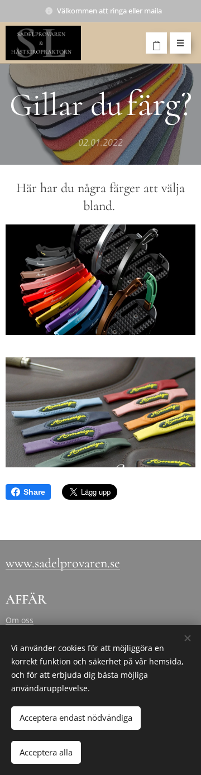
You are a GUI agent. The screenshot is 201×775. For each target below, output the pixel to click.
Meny (180, 43)
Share (34, 491)
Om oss (20, 620)
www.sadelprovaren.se (63, 563)
